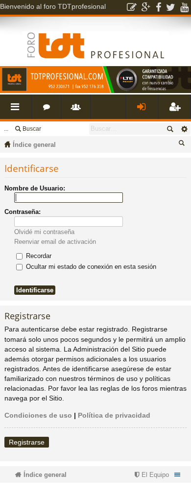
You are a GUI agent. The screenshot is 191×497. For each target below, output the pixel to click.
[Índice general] (95, 38)
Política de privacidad (114, 415)
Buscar (32, 128)
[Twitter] (171, 7)
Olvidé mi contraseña (44, 232)
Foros (48, 110)
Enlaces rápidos (17, 110)
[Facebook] (158, 7)
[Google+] (146, 7)
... (6, 128)
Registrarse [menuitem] (176, 110)
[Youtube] (184, 7)
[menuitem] (150, 474)
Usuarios (77, 110)
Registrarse (27, 442)
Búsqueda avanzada (184, 129)
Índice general (34, 144)
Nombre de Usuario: (34, 188)
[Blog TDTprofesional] (131, 7)
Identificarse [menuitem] (144, 110)
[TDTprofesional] (95, 91)
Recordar (37, 256)
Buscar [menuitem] (183, 144)
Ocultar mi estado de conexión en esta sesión (90, 266)
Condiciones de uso (38, 415)
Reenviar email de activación (55, 241)
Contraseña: (22, 211)
